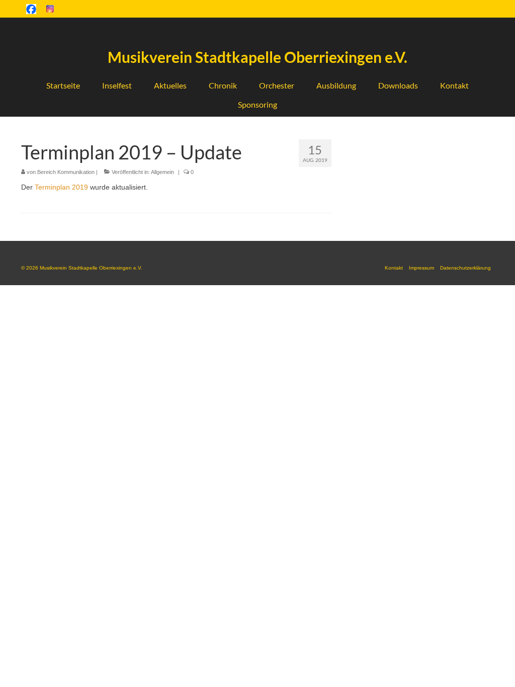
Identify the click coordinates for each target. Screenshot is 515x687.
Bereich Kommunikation (66, 172)
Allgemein (162, 172)
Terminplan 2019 (61, 187)
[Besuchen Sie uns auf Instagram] (50, 8)
